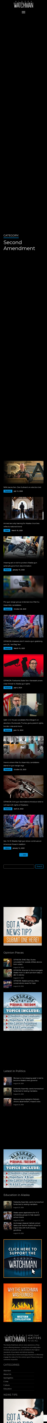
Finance (7, 570)
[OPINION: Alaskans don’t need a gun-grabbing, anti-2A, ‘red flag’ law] (23, 637)
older (23, 855)
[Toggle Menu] (23, 12)
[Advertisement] (19, 887)
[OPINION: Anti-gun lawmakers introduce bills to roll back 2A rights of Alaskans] (23, 797)
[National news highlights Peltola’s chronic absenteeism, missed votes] (7, 1102)
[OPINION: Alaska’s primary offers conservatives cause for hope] (7, 984)
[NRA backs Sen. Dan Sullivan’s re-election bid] (23, 483)
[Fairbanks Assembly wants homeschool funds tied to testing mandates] (7, 1092)
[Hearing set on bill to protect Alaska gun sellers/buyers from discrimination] (23, 558)
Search (39, 866)
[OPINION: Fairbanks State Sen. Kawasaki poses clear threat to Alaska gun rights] (23, 676)
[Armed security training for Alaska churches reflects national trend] (23, 519)
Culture (7, 848)
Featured (8, 491)
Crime (7, 530)
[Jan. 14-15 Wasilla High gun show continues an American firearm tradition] (23, 837)
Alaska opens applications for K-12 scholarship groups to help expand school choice (26, 1215)
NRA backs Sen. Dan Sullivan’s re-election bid (22, 487)
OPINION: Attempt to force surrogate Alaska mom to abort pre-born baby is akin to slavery (28, 972)
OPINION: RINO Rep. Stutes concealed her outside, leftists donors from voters (27, 962)
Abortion (8, 730)
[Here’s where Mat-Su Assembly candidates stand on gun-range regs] (23, 758)
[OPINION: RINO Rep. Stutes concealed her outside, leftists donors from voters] (7, 963)
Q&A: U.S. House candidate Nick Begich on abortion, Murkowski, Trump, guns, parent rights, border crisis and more (23, 723)
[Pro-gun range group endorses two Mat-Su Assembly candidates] (23, 598)
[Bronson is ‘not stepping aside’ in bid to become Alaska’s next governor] (7, 1081)
